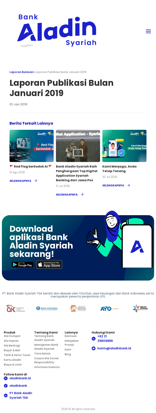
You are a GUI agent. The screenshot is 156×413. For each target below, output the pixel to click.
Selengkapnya (20, 181)
